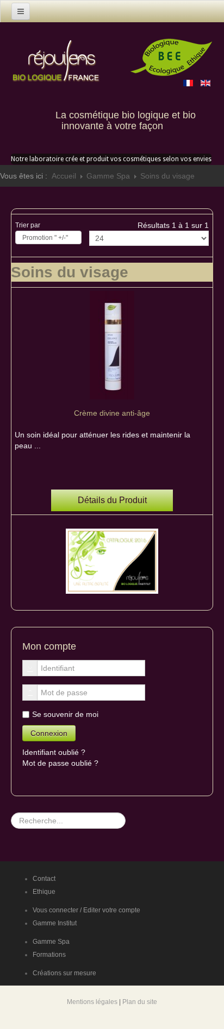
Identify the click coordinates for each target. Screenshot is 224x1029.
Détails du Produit (112, 500)
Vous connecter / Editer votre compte (86, 910)
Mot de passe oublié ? (60, 763)
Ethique (44, 891)
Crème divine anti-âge (112, 413)
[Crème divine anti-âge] (112, 344)
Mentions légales (92, 1002)
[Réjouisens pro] (57, 51)
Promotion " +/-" (45, 238)
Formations (49, 954)
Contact (44, 878)
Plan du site (139, 1002)
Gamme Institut (55, 923)
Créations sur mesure (64, 973)
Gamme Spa (108, 176)
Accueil (64, 176)
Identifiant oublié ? (53, 752)
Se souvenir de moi (65, 714)
